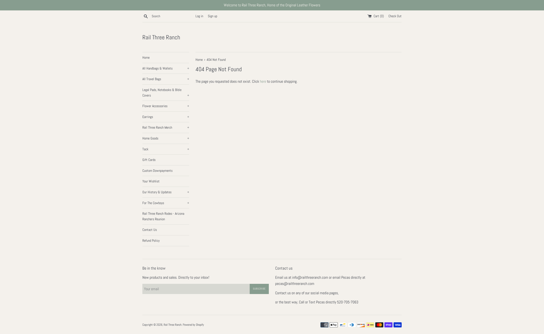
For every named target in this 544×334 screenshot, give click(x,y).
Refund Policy (151, 240)
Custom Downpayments (157, 170)
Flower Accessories (165, 106)
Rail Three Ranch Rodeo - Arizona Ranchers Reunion (163, 216)
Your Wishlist (151, 181)
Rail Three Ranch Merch (165, 127)
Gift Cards (149, 160)
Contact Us (149, 229)
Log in (199, 16)
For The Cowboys (165, 203)
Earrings (165, 117)
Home (146, 57)
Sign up (212, 16)
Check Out (395, 16)
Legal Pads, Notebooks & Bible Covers (165, 93)
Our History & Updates (165, 192)
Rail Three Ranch (161, 37)
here (263, 81)
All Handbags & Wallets (165, 68)
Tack (165, 149)
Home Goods (165, 138)
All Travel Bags (165, 79)
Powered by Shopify (193, 325)
